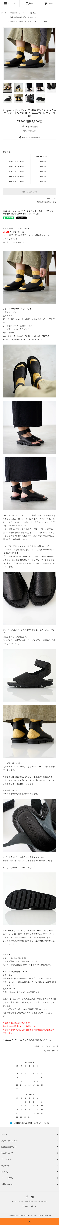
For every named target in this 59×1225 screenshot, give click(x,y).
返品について (51, 198)
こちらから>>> (17, 242)
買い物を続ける (50, 1051)
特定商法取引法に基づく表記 (36, 1201)
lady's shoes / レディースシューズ (23, 17)
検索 (31, 3)
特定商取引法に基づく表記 (46, 202)
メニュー (11, 3)
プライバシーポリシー (29, 1206)
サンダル (33, 13)
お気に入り (31, 131)
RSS (14, 1201)
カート (51, 3)
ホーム (3, 13)
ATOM (21, 1201)
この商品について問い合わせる (44, 1046)
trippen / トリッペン (17, 13)
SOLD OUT (31, 192)
